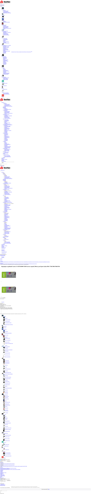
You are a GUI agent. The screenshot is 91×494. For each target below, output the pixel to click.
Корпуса (6, 135)
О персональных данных (3, 472)
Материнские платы (7, 136)
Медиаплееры (6, 116)
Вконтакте (3, 257)
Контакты (3, 160)
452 (48, 489)
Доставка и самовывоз (4, 159)
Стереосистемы (6, 119)
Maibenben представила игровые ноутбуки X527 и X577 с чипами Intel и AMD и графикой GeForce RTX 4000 (13, 466)
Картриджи (6, 145)
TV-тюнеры (6, 140)
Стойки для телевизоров (7, 118)
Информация (1, 473)
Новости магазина (3, 460)
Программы (6, 132)
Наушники (6, 121)
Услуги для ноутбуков (7, 155)
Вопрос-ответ (2, 477)
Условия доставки (2, 475)
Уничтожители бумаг (7, 147)
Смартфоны (6, 108)
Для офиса (4, 141)
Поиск (2, 162)
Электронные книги (7, 111)
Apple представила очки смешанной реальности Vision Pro (7, 463)
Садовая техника (7, 152)
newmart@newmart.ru (2, 255)
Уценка (4, 157)
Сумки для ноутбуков (7, 104)
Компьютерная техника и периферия (7, 124)
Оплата (2, 158)
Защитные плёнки (7, 112)
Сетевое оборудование (7, 126)
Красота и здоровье (7, 150)
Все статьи (1, 467)
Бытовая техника (5, 148)
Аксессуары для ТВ (7, 117)
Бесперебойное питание (7, 144)
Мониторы (4, 107)
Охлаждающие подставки (8, 105)
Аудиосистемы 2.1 (7, 120)
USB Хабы (6, 131)
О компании (1, 470)
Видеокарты (6, 134)
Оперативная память (7, 137)
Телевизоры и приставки (6, 114)
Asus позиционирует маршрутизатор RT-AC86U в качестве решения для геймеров (10, 469)
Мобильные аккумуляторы (8, 109)
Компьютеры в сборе (7, 128)
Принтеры (6, 142)
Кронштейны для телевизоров (8, 115)
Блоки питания (6, 133)
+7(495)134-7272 (2, 170)
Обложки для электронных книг (8, 113)
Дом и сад (4, 151)
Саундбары (6, 123)
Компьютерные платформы (8, 130)
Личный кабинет (4, 161)
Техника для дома (7, 149)
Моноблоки (6, 125)
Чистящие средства (7, 129)
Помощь (1, 476)
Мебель (4, 153)
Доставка (1, 471)
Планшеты (6, 110)
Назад (5, 174)
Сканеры (6, 143)
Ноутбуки (6, 103)
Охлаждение (6, 139)
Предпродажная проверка (8, 156)
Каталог (3, 102)
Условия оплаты (2, 474)
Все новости (1, 462)
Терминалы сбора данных (8, 146)
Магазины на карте (2, 485)
